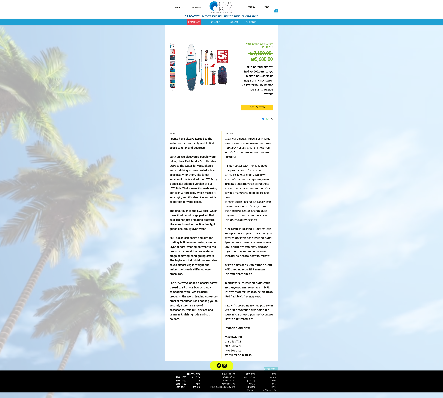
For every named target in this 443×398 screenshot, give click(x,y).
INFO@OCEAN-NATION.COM (220, 387)
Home (172, 34)
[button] (276, 10)
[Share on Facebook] (263, 118)
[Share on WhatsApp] (267, 118)
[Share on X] (272, 118)
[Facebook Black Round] (219, 365)
